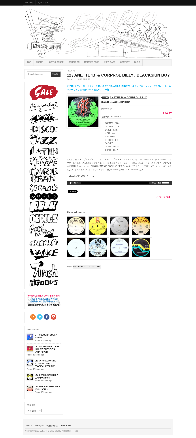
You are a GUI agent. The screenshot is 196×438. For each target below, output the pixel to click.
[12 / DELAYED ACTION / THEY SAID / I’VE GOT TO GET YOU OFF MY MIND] (120, 247)
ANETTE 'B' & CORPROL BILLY (128, 97)
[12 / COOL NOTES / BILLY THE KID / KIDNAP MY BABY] (142, 226)
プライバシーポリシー (34, 426)
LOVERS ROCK (80, 267)
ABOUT (39, 62)
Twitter (40, 317)
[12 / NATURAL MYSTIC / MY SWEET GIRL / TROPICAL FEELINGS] (30, 362)
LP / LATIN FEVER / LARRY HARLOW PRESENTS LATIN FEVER (48, 349)
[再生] (70, 183)
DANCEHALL (94, 267)
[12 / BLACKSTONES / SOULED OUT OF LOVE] (142, 247)
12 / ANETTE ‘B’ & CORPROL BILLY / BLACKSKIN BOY (118, 75)
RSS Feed (33, 317)
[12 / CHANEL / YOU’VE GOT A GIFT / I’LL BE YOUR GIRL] (120, 226)
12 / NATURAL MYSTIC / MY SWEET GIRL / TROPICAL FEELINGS (46, 363)
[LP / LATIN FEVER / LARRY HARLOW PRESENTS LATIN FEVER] (30, 348)
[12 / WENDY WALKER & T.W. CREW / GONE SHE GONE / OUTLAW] (99, 247)
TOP (29, 62)
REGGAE (71, 71)
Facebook (46, 317)
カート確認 (29, 3)
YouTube (53, 317)
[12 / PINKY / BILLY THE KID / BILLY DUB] (77, 226)
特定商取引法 (52, 426)
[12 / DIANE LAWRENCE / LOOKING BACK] (30, 377)
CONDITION (73, 62)
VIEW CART (109, 62)
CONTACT (125, 62)
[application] (119, 183)
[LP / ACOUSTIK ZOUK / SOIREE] (30, 337)
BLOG (137, 62)
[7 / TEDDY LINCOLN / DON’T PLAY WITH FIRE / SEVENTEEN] (99, 226)
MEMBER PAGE (91, 62)
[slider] (166, 183)
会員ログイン (43, 3)
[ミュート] (159, 182)
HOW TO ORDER (56, 62)
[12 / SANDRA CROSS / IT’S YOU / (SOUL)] (30, 388)
